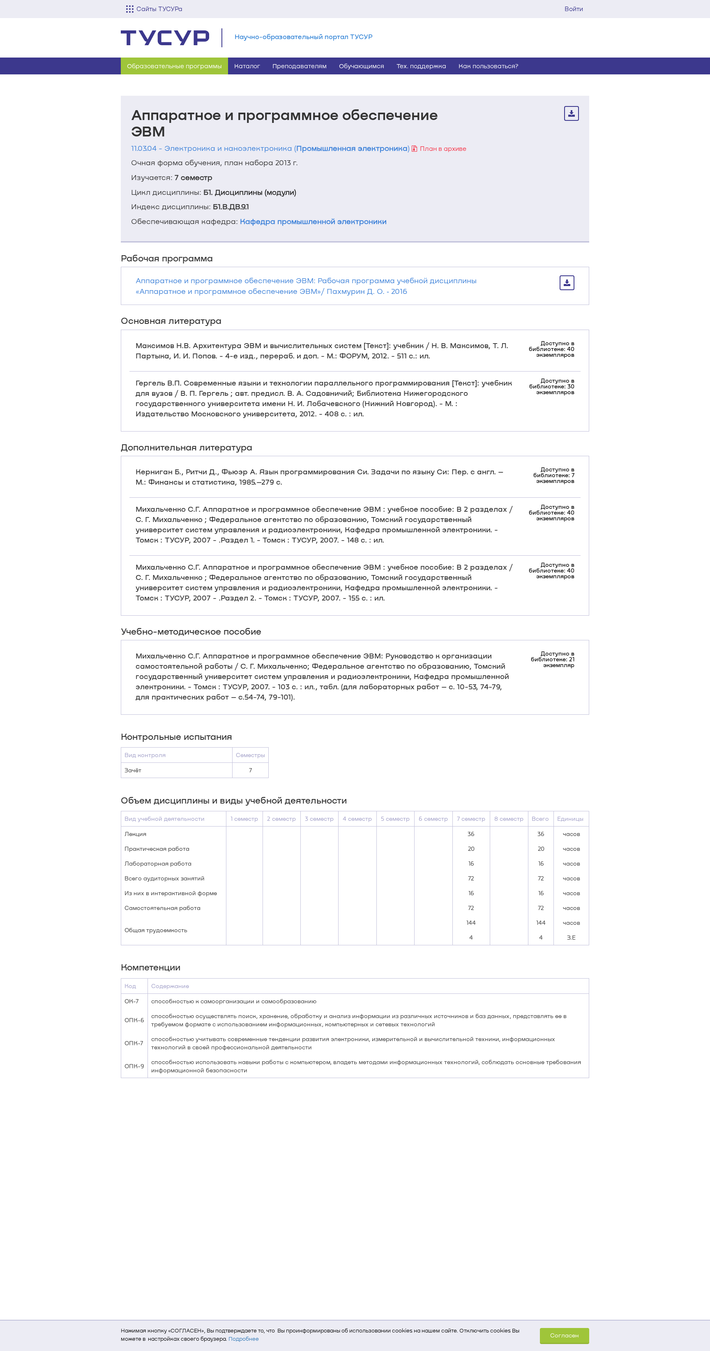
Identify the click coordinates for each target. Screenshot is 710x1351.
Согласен (564, 1335)
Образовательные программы (174, 65)
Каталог (247, 65)
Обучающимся (361, 65)
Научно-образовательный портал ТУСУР (304, 36)
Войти (574, 8)
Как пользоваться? (489, 65)
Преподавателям (299, 65)
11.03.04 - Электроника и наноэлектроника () (270, 147)
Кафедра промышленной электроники (313, 221)
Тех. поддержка (421, 65)
